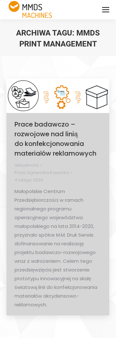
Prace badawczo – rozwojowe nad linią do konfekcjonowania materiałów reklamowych (55, 139)
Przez (42, 172)
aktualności (27, 165)
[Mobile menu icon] (106, 10)
